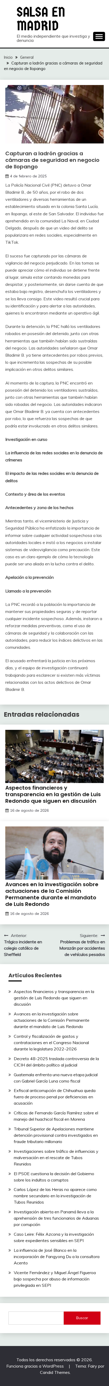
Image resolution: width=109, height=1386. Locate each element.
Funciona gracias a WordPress (35, 1366)
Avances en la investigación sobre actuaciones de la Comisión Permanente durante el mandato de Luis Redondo (51, 894)
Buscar (82, 1317)
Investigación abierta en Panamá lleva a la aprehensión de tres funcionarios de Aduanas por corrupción (56, 1218)
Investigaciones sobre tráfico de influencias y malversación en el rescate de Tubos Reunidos (56, 1157)
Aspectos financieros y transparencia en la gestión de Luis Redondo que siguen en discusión (53, 794)
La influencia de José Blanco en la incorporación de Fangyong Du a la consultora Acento (56, 1256)
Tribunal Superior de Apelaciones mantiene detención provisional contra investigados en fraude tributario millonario (56, 1135)
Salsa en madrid (41, 19)
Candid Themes (55, 1372)
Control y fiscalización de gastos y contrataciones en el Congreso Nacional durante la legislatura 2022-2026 (51, 1042)
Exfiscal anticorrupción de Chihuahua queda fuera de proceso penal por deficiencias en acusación (55, 1097)
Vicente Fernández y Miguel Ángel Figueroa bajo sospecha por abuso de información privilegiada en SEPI (55, 1279)
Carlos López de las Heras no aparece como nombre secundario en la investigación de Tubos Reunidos (55, 1196)
